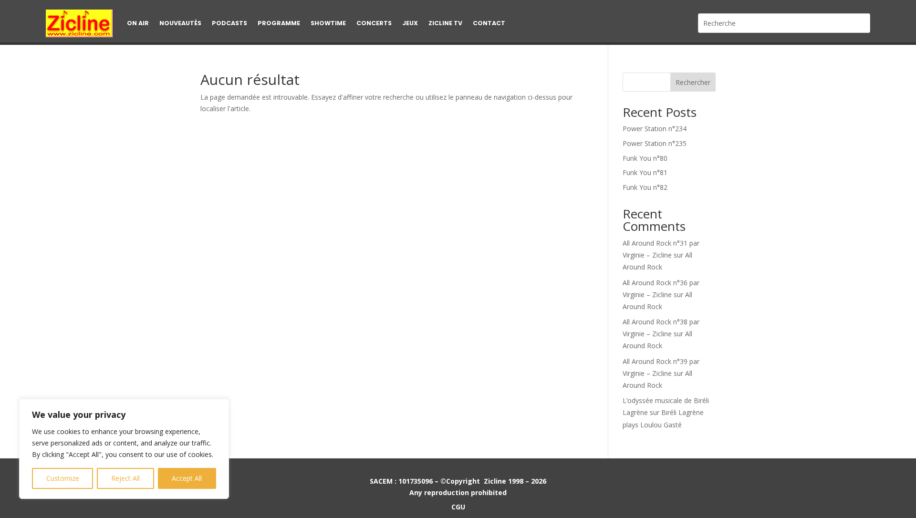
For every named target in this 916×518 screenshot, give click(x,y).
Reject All (125, 478)
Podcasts (229, 23)
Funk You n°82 (645, 187)
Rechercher (693, 82)
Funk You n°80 (645, 158)
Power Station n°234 (655, 128)
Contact (489, 23)
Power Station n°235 (655, 143)
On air (138, 23)
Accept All (187, 478)
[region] (124, 449)
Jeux (410, 23)
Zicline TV (445, 23)
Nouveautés (180, 23)
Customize (62, 478)
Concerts (374, 23)
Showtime (328, 23)
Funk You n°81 (645, 172)
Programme (279, 23)
